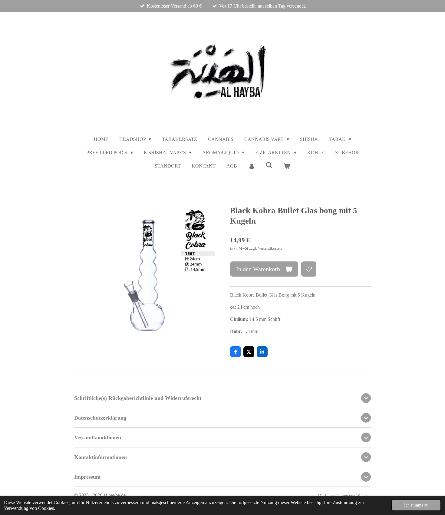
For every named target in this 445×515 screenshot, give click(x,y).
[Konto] (251, 166)
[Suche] (269, 165)
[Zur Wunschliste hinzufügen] (308, 269)
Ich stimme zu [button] (416, 505)
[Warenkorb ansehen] (286, 166)
